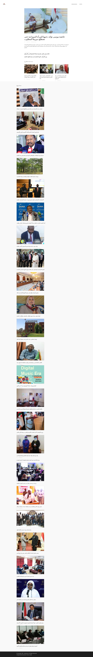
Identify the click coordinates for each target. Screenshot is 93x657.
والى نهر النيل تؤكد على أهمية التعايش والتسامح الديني (27, 455)
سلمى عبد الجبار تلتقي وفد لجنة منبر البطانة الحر (26, 599)
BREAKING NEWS (74, 4)
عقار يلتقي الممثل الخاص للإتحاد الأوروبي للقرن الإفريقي (28, 132)
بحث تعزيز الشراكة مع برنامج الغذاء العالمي (25, 576)
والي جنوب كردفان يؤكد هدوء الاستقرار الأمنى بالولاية (27, 246)
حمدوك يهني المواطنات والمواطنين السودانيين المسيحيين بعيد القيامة (30, 155)
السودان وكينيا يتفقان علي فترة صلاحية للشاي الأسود (27, 646)
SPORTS (80, 4)
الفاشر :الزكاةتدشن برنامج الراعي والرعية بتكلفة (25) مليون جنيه (29, 362)
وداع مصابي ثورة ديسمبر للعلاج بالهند (24, 529)
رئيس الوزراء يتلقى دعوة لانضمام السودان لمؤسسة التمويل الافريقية (30, 622)
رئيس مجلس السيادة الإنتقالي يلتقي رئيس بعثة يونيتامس (28, 553)
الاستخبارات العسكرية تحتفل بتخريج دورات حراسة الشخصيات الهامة (30, 199)
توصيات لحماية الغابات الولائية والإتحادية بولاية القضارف (27, 176)
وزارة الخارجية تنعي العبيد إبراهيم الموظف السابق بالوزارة (28, 460)
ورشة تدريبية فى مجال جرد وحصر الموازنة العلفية (26, 483)
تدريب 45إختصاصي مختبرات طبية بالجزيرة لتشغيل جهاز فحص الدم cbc (46, 77)
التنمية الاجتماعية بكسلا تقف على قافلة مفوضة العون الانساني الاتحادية (30, 269)
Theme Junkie (29, 654)
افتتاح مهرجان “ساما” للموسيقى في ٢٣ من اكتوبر (26, 385)
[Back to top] (92, 656)
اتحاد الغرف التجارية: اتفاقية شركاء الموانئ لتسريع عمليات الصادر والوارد (31, 223)
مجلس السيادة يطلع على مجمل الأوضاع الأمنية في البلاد (28, 292)
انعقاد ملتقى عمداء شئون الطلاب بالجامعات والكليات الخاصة (28, 316)
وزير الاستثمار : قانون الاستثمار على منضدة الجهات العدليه (35, 56)
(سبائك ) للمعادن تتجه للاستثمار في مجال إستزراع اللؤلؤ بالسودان (29, 109)
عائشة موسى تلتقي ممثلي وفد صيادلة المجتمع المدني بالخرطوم (37, 53)
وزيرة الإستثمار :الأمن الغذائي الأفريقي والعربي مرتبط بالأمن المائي (30, 432)
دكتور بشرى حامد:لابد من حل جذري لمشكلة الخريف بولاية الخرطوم (60, 77)
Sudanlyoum (26, 653)
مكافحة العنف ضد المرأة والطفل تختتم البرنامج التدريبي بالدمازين (29, 409)
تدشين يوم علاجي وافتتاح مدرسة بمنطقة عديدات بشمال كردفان (29, 506)
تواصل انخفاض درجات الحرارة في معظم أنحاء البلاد (27, 339)
